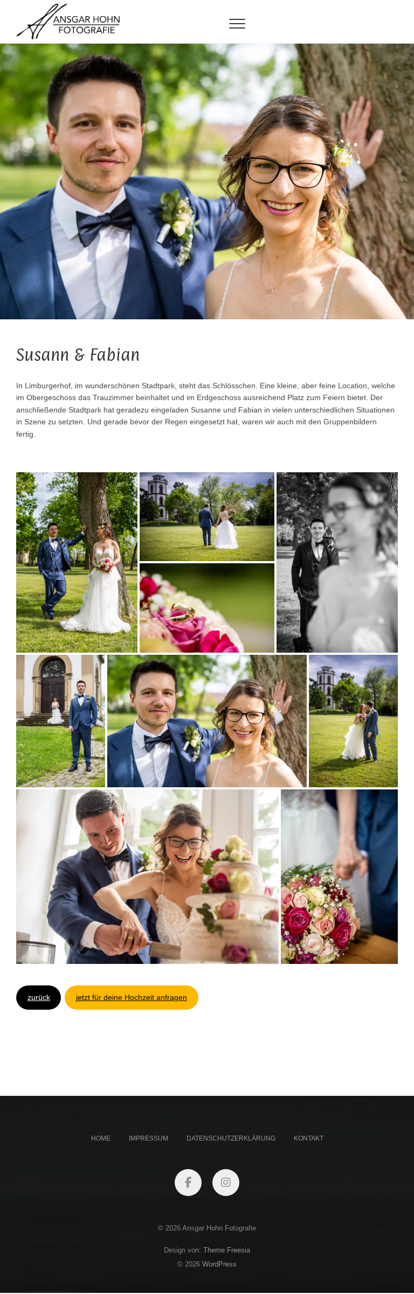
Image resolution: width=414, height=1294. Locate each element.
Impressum (148, 1138)
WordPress (219, 1264)
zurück (38, 997)
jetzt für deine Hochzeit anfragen (131, 997)
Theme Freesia (226, 1250)
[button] (76, 562)
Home (101, 1138)
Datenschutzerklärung (231, 1138)
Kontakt (308, 1138)
